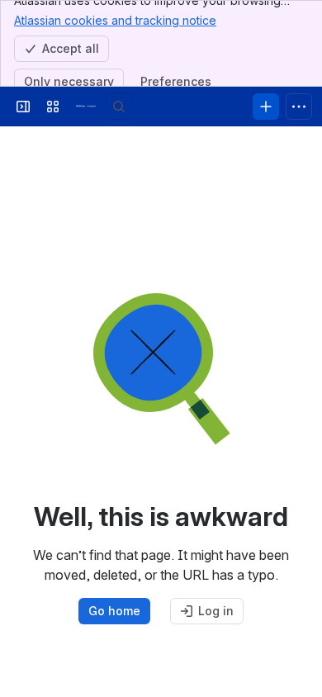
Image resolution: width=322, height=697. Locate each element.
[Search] (119, 106)
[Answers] (86, 106)
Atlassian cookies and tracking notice (115, 20)
